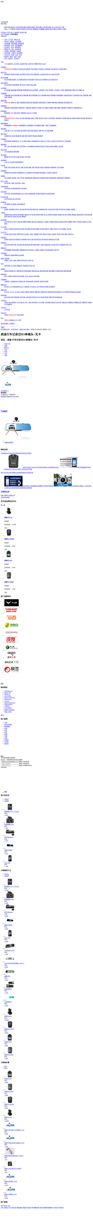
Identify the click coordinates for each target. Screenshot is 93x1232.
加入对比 (16, 396)
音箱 (13, 136)
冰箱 (21, 167)
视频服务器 (23, 250)
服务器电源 (67, 271)
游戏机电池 (36, 178)
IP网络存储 (50, 292)
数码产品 (7, 49)
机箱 (28, 130)
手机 (5, 39)
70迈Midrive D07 (9, 950)
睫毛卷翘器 (36, 229)
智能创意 (70, 108)
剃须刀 (6, 229)
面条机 (55, 214)
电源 (31, 130)
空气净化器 (8, 222)
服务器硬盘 (28, 271)
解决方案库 (53, 29)
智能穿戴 (14, 43)
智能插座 (7, 108)
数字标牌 (33, 244)
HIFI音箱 (24, 188)
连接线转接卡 (35, 141)
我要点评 (10, 396)
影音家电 (4, 171)
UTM (10, 286)
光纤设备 (22, 297)
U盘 (5, 151)
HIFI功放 (18, 199)
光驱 (39, 130)
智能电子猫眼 (48, 108)
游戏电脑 (13, 90)
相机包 (69, 118)
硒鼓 (66, 234)
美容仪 (47, 229)
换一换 (3, 505)
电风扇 (56, 222)
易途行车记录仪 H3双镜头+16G (14, 1130)
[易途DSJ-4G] (8, 514)
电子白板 (30, 239)
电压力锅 (12, 214)
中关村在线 (4, 22)
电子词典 (17, 157)
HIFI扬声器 (4, 186)
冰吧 (33, 167)
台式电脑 (18, 41)
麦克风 (61, 146)
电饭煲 (6, 214)
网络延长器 (74, 292)
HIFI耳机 (7, 188)
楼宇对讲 (24, 260)
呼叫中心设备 (50, 74)
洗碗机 (68, 209)
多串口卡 (43, 141)
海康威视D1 (8, 989)
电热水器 (35, 209)
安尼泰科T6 (8, 1002)
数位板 (35, 136)
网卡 (5, 276)
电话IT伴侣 (29, 74)
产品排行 (4, 32)
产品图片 (4, 411)
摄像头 (56, 146)
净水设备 (87, 214)
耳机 (18, 146)
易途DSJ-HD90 (9, 539)
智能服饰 (35, 102)
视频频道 (35, 29)
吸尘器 (34, 222)
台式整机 (4, 88)
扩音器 (47, 146)
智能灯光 (35, 108)
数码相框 (16, 151)
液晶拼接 (47, 244)
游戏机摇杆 (60, 178)
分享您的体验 (5, 497)
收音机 (79, 222)
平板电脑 (7, 43)
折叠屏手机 (37, 64)
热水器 (22, 209)
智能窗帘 (64, 108)
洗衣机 (13, 167)
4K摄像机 (15, 125)
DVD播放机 (28, 172)
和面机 (74, 214)
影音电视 (13, 51)
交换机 (10, 276)
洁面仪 (51, 229)
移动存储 (4, 150)
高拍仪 (49, 234)
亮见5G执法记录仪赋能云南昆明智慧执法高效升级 (17, 472)
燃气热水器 (28, 209)
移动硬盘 (10, 151)
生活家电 (20, 53)
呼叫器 (57, 74)
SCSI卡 (12, 292)
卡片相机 (34, 113)
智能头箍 (29, 102)
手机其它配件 (62, 69)
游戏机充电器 (44, 178)
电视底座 (53, 167)
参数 (5, 346)
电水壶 (10, 216)
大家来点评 (5, 492)
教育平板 (13, 244)
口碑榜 (17, 29)
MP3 (12, 49)
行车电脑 (47, 302)
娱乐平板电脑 (24, 95)
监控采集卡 (31, 250)
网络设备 (4, 274)
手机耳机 (21, 69)
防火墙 (6, 286)
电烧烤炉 (50, 1207)
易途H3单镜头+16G (10, 1194)
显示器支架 (45, 239)
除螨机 (70, 222)
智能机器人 (21, 108)
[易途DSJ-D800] (8, 578)
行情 (44, 27)
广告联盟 (16, 32)
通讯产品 (17, 39)
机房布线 (4, 295)
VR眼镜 (48, 102)
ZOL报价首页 (5, 329)
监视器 (42, 250)
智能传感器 (14, 108)
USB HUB (7, 162)
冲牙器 (69, 229)
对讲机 (13, 74)
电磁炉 (22, 214)
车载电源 (70, 302)
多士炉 (46, 214)
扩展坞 (28, 85)
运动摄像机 (29, 125)
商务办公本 (39, 79)
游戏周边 (67, 178)
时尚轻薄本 (31, 79)
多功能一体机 (28, 234)
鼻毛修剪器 (28, 229)
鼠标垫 (30, 136)
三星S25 (7, 706)
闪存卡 (17, 118)
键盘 (26, 136)
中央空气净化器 (17, 222)
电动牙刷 (17, 229)
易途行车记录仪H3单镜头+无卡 (14, 1143)
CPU (12, 130)
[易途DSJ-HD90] (8, 535)
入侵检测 (26, 286)
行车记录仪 (20, 302)
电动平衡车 (20, 315)
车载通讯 (9, 304)
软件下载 (61, 27)
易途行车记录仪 (24, 329)
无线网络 (4, 279)
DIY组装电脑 (49, 130)
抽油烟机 (12, 209)
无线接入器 (21, 281)
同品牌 (6, 801)
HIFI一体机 (4, 181)
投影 (12, 55)
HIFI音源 (3, 192)
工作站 (46, 90)
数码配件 (21, 162)
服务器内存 (20, 271)
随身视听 (4, 144)
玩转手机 (29, 29)
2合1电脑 (20, 79)
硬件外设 (4, 134)
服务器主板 (35, 271)
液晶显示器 (8, 136)
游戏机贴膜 (28, 178)
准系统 (51, 90)
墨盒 (62, 234)
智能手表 (7, 102)
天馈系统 (36, 281)
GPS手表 (7, 309)
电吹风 (11, 229)
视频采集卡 (15, 141)
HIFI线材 (13, 204)
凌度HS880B (8, 850)
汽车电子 (17, 58)
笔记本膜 (33, 85)
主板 (5, 130)
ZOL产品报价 (5, 34)
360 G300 (7, 863)
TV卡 (21, 141)
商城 (21, 27)
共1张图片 (5, 391)
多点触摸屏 (61, 244)
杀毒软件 (26, 265)
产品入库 (10, 32)
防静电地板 (58, 297)
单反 (12, 45)
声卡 (42, 130)
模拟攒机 (49, 27)
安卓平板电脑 (15, 95)
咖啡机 (24, 216)
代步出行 (4, 313)
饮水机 (19, 216)
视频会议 (7, 255)
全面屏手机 (23, 64)
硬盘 (18, 130)
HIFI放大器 (4, 197)
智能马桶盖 (57, 108)
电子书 (11, 157)
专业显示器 (20, 244)
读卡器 (22, 118)
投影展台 (18, 239)
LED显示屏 (54, 244)
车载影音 (84, 302)
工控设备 (57, 90)
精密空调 (52, 297)
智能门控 (41, 108)
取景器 (88, 118)
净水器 (14, 216)
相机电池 (59, 118)
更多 (6, 29)
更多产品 (69, 244)
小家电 (13, 53)
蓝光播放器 (36, 172)
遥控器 (37, 167)
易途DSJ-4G (8, 517)
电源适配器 (15, 85)
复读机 (22, 157)
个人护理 (4, 227)
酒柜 (29, 167)
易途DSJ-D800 (9, 582)
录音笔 (51, 146)
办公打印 (7, 55)
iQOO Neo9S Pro (9, 697)
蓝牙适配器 (8, 141)
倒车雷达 (35, 302)
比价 (5, 351)
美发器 (42, 229)
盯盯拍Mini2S (8, 837)
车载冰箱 (64, 302)
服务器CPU (12, 271)
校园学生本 (46, 79)
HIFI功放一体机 (9, 183)
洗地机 (46, 222)
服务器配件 (52, 271)
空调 (9, 167)
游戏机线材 (52, 178)
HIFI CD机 (24, 193)
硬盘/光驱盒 (27, 141)
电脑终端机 (68, 90)
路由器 (14, 276)
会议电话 (43, 74)
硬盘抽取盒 (58, 292)
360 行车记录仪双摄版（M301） (14, 963)
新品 (6, 323)
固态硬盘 (24, 130)
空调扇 (51, 222)
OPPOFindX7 (8, 704)
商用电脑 (26, 90)
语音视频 (4, 253)
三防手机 (17, 64)
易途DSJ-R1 (8, 560)
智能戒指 (60, 102)
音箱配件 (40, 136)
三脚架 (36, 118)
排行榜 (17, 27)
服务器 (6, 56)
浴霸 (56, 209)
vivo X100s (7, 696)
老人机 (43, 64)
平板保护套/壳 (68, 95)
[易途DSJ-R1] (8, 557)
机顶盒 (42, 167)
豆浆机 (69, 214)
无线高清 (54, 172)
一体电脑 (41, 90)
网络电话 (37, 74)
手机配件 (4, 67)
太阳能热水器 (43, 209)
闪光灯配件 (52, 118)
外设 (12, 47)
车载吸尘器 (77, 302)
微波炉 (27, 214)
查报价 (13, 27)
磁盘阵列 (38, 292)
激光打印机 (12, 234)
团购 (24, 27)
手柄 (18, 178)
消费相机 (23, 113)
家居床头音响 (39, 146)
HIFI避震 (7, 204)
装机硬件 (4, 129)
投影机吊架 (37, 239)
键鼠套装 (18, 136)
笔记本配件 (4, 83)
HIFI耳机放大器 (9, 199)
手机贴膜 (47, 69)
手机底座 (41, 69)
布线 (19, 56)
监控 (16, 55)
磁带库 (32, 292)
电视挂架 (47, 167)
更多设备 (37, 276)
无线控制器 (29, 281)
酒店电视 (27, 244)
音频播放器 (35, 1207)
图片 (6, 347)
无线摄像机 (52, 125)
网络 (11, 56)
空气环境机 (60, 167)
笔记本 (6, 41)
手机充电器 (34, 69)
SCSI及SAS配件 (20, 292)
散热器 (35, 130)
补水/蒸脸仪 (62, 229)
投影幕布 (24, 239)
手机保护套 (54, 69)
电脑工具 (81, 90)
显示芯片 (62, 141)
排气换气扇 (62, 209)
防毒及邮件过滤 (18, 286)
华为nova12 (8, 699)
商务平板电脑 (51, 95)
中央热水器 (51, 209)
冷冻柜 (26, 167)
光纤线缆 (29, 297)
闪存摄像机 (37, 125)
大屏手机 (30, 64)
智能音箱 (29, 108)
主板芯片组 (55, 141)
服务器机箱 (60, 271)
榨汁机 (64, 214)
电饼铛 (38, 214)
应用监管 (52, 286)
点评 (5, 349)
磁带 (79, 292)
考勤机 (6, 260)
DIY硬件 (7, 47)
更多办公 (71, 234)
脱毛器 (22, 229)
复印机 (59, 234)
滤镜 (32, 118)
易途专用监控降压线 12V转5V (14, 1156)
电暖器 (25, 222)
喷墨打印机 (20, 234)
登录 (2, 1)
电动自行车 (12, 315)
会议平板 (7, 244)
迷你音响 (13, 172)
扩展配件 (4, 139)
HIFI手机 (7, 193)
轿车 (20, 320)
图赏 (64, 29)
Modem (31, 276)
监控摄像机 (8, 250)
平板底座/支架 (77, 95)
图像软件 (20, 265)
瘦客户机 (75, 90)
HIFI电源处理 (21, 204)
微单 (18, 113)
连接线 (10, 97)
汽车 (5, 58)
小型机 (62, 90)
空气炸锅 (32, 214)
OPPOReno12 (8, 691)
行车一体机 (28, 302)
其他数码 (4, 160)
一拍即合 (12, 323)
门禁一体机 (12, 260)
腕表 (18, 102)
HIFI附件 (3, 202)
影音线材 (43, 172)
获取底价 (4, 396)
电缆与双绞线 (15, 297)
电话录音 (23, 74)
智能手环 (13, 102)
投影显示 (4, 237)
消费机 (19, 260)
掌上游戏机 (8, 178)
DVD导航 (41, 302)
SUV (16, 320)
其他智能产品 (68, 102)
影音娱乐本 (54, 79)
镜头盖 (83, 118)
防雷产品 (35, 297)
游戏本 (25, 79)
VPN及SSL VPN (34, 286)
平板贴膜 (85, 95)
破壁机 (50, 214)
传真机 (54, 234)
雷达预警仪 (12, 302)
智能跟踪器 (42, 102)
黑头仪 (56, 229)
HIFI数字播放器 (41, 193)
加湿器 (60, 222)
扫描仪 (45, 234)
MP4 (9, 146)
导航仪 (6, 302)
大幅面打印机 (37, 234)
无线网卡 (7, 281)
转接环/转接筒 (76, 118)
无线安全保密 (44, 281)
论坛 (53, 27)
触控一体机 (40, 244)
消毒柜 (73, 209)
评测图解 (42, 29)
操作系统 (7, 265)
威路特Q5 (7, 976)
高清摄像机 (22, 125)
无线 (15, 56)
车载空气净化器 (56, 302)
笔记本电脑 (4, 77)
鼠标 (22, 136)
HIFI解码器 (31, 193)
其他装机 (68, 141)
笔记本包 (22, 85)
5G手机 (10, 39)
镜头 (13, 118)
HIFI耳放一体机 (20, 183)
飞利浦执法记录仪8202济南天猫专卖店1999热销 (16, 453)
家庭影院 (7, 172)
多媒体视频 (14, 255)
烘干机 (18, 167)
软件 (20, 55)
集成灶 (6, 209)
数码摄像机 (19, 45)
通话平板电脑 (33, 95)
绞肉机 (60, 214)
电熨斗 (75, 222)
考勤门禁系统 (5, 258)
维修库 (47, 29)
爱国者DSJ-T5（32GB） (12, 811)
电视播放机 (20, 172)
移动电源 (18, 49)
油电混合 (12, 320)
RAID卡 (6, 292)
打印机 (6, 234)
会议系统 (21, 255)
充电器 (64, 118)
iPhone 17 (7, 694)
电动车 (10, 58)
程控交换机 (20, 276)
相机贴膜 (28, 118)
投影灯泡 (12, 239)
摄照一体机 (45, 125)
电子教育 (4, 155)
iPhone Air (7, 692)
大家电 (6, 51)
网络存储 (4, 290)
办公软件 (13, 265)
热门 (5, 1066)
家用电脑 (20, 90)
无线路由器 (14, 281)
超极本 (12, 41)
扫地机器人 (40, 222)
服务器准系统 (44, 271)
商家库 (33, 27)
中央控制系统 (48, 250)
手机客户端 (23, 32)
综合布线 (7, 297)
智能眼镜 (23, 102)
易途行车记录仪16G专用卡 (12, 1168)
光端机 (37, 250)
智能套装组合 (77, 108)
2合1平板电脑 (42, 95)
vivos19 (6, 701)
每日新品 (23, 29)
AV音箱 (48, 172)
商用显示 (4, 243)
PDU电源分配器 (43, 297)
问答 (56, 27)
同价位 (6, 799)
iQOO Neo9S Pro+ (10, 702)
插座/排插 (14, 162)
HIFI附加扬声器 (15, 188)
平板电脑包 (59, 95)
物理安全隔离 (44, 286)
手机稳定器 (8, 69)
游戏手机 (10, 64)
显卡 (9, 130)
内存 (15, 130)
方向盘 (22, 178)
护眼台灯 (85, 222)
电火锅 (17, 214)
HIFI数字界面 (50, 193)
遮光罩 (41, 118)
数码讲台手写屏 (54, 239)
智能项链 (54, 102)
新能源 (6, 320)
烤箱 (41, 214)
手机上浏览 (8, 712)
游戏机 (19, 51)
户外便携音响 (30, 146)
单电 (15, 113)
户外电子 (4, 307)
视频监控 (4, 248)
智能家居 (21, 43)
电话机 (17, 74)
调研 (40, 27)
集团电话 (7, 74)
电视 (5, 167)
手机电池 (15, 69)
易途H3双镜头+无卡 (10, 1181)
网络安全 (4, 285)
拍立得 (29, 113)
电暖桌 (29, 222)
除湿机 (65, 222)
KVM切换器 (66, 292)
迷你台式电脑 (33, 90)
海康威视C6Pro (9, 824)
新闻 (37, 27)
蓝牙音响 (23, 146)
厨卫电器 (7, 53)
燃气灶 (17, 209)
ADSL (27, 276)
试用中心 (60, 29)
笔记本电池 (8, 85)
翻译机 (6, 157)
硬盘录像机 (15, 250)
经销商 (29, 27)
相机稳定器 (8, 118)
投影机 (6, 239)
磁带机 (27, 292)
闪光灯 (46, 118)
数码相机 (7, 45)
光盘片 (49, 141)
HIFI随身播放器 (15, 193)
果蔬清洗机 (80, 214)
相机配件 (4, 116)
